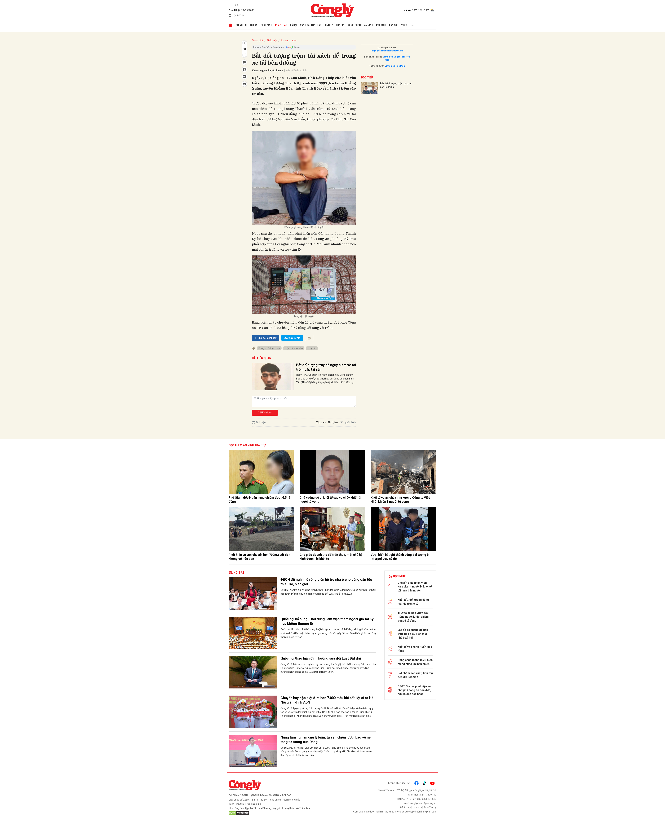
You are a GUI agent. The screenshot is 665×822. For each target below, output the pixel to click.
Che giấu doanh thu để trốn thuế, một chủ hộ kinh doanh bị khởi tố (331, 556)
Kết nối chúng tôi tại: (399, 783)
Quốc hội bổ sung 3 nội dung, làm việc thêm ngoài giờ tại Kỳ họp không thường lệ (327, 621)
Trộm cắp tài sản (294, 348)
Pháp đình (266, 25)
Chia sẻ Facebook (267, 338)
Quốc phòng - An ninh (360, 25)
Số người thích (348, 422)
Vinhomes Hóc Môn (395, 66)
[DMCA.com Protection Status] (280, 813)
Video (404, 25)
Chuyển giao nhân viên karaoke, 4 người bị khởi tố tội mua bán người (415, 586)
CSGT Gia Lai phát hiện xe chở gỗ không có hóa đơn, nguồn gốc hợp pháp (414, 690)
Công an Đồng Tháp (269, 348)
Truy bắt (311, 348)
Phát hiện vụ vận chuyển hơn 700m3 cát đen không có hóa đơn (259, 556)
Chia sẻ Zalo (293, 338)
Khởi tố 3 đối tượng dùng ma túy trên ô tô (413, 601)
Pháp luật (281, 25)
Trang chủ (257, 40)
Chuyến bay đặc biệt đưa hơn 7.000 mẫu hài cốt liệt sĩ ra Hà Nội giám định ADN (327, 700)
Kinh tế (329, 25)
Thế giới (340, 25)
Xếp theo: (321, 422)
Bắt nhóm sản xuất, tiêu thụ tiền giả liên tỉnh (415, 675)
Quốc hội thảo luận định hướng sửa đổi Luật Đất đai (321, 658)
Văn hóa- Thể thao (310, 25)
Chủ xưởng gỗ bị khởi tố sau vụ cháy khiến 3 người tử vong (330, 499)
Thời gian (333, 422)
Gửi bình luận (265, 412)
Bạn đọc (393, 25)
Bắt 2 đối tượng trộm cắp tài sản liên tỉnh (395, 85)
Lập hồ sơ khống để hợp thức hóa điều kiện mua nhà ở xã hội (413, 633)
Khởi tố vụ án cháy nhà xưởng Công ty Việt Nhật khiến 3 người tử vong (400, 499)
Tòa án (254, 25)
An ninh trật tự (289, 40)
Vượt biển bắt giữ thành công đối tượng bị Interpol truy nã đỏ (400, 556)
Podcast (381, 25)
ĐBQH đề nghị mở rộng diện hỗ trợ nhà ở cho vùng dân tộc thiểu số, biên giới (326, 581)
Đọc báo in (238, 15)
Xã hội (293, 25)
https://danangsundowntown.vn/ (387, 51)
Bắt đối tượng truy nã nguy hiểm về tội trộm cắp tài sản (326, 367)
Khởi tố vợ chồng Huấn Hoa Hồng (415, 648)
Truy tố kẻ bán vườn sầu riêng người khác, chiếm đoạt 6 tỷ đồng (413, 616)
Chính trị (241, 25)
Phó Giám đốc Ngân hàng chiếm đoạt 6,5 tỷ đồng (259, 499)
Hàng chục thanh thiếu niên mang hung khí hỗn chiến (415, 661)
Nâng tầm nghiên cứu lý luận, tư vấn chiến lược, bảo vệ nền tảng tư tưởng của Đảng (327, 739)
